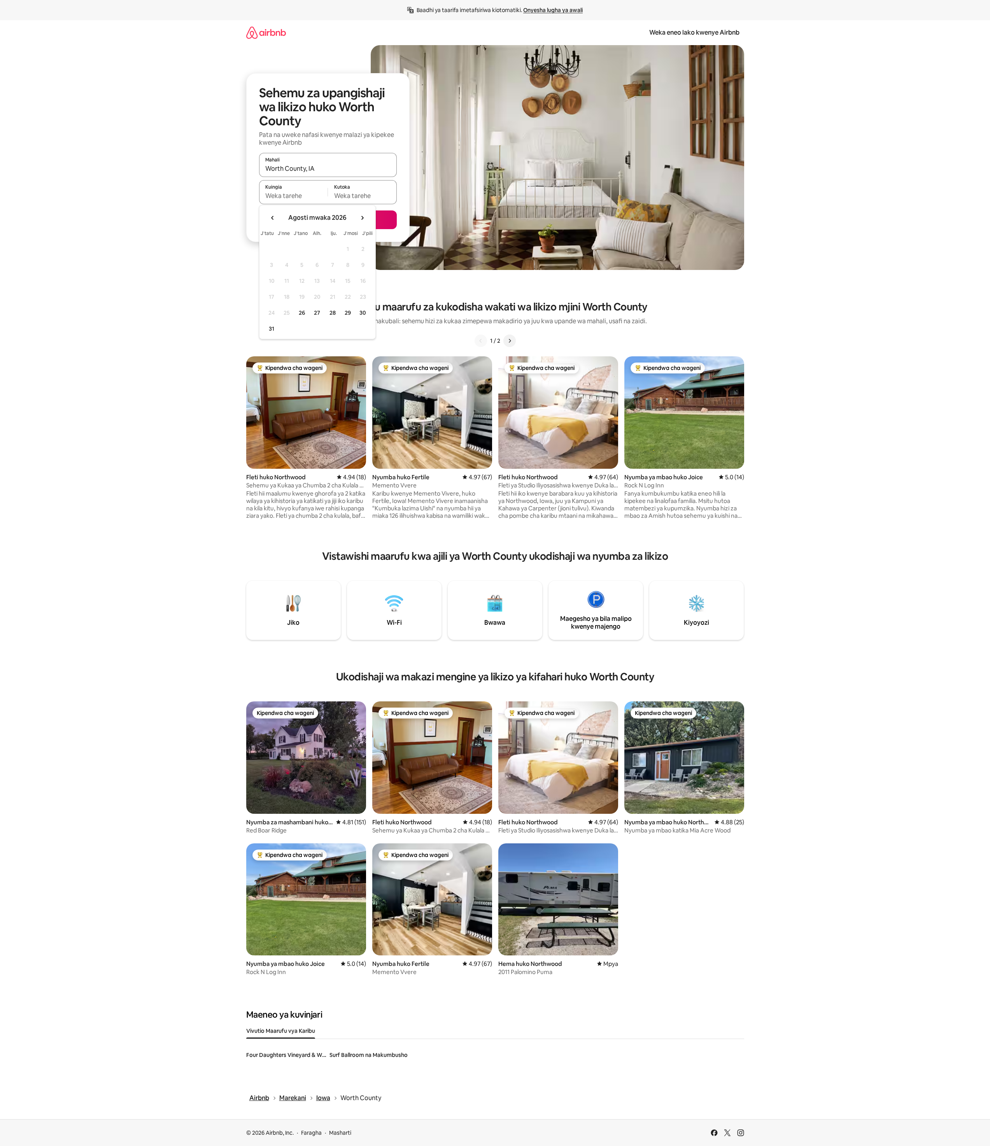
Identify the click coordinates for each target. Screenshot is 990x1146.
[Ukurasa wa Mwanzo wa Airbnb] (266, 32)
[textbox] (293, 195)
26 (302, 312)
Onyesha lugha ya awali (553, 10)
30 (362, 312)
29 (348, 312)
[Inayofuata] (509, 341)
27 (317, 312)
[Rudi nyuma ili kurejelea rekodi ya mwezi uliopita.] (272, 218)
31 (271, 328)
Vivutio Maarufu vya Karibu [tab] (280, 1030)
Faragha (311, 1132)
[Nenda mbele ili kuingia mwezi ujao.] (362, 218)
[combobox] (328, 168)
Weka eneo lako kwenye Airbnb (694, 32)
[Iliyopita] (481, 341)
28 (332, 312)
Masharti (340, 1132)
